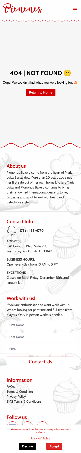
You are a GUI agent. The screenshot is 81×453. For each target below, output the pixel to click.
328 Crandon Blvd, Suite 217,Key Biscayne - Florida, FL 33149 (29, 248)
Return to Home (40, 92)
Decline (27, 446)
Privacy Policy (16, 396)
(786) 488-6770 (32, 230)
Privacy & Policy (40, 438)
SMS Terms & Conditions (24, 401)
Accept (54, 446)
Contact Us (40, 362)
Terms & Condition (20, 392)
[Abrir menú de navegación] (75, 8)
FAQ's (11, 387)
